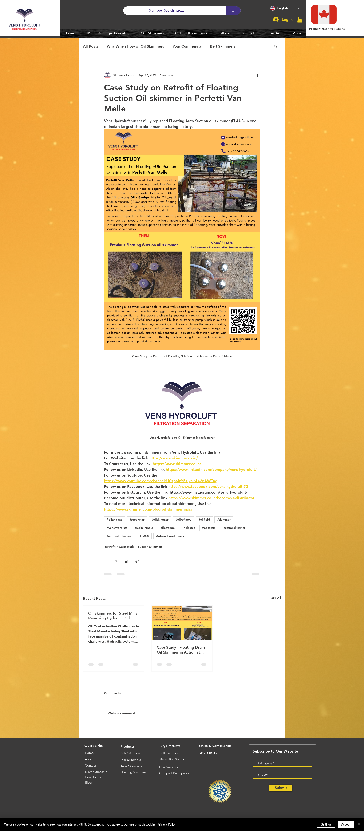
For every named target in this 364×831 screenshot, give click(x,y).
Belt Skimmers (223, 46)
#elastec (189, 528)
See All (276, 598)
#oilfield (204, 519)
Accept (345, 824)
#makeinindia (143, 528)
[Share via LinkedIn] (127, 561)
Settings (326, 824)
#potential (209, 528)
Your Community (187, 46)
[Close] (358, 824)
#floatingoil (168, 528)
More (248, 46)
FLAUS (144, 536)
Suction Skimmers (150, 547)
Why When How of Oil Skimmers (135, 46)
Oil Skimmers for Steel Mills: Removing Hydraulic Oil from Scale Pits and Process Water (113, 615)
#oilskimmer (159, 519)
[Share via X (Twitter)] (116, 561)
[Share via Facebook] (106, 561)
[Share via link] (137, 561)
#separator (136, 519)
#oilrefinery (183, 519)
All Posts (90, 46)
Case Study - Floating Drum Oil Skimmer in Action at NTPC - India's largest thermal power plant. (181, 650)
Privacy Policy (166, 824)
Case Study (126, 547)
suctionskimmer (234, 528)
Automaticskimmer (120, 536)
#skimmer (223, 519)
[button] (299, 19)
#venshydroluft (117, 528)
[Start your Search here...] (233, 10)
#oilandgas (114, 519)
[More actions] (257, 75)
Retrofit (110, 547)
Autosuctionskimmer (170, 536)
